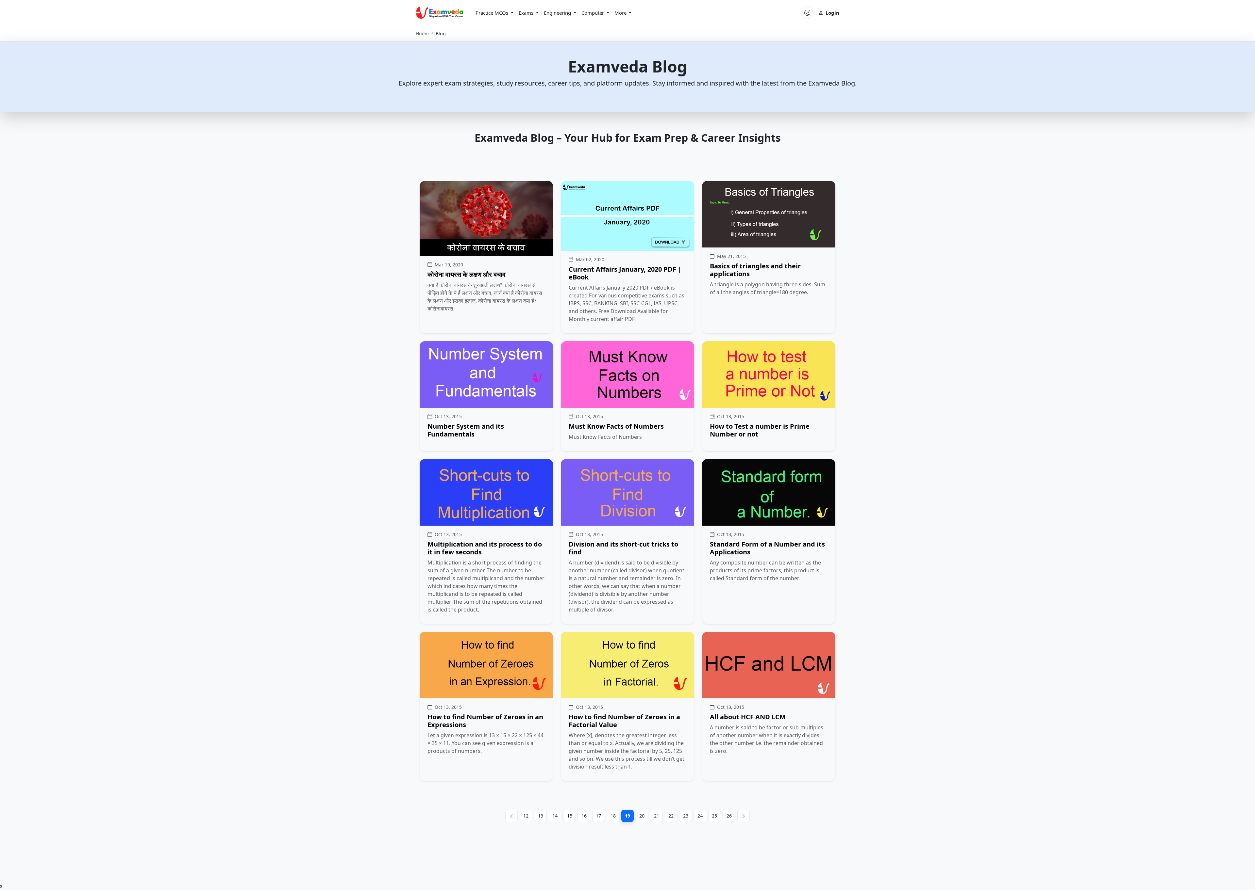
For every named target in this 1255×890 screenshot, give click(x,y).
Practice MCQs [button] (493, 12)
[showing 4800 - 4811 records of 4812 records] (511, 816)
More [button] (621, 12)
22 (671, 816)
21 (656, 816)
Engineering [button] (558, 12)
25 (714, 816)
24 (700, 816)
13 (540, 816)
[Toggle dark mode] (807, 13)
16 (584, 816)
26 (729, 816)
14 (555, 816)
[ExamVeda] (440, 12)
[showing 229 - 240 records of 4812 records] (743, 816)
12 (525, 816)
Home (422, 33)
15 (569, 816)
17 (598, 816)
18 (613, 816)
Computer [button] (593, 12)
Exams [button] (527, 12)
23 (685, 816)
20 (641, 816)
